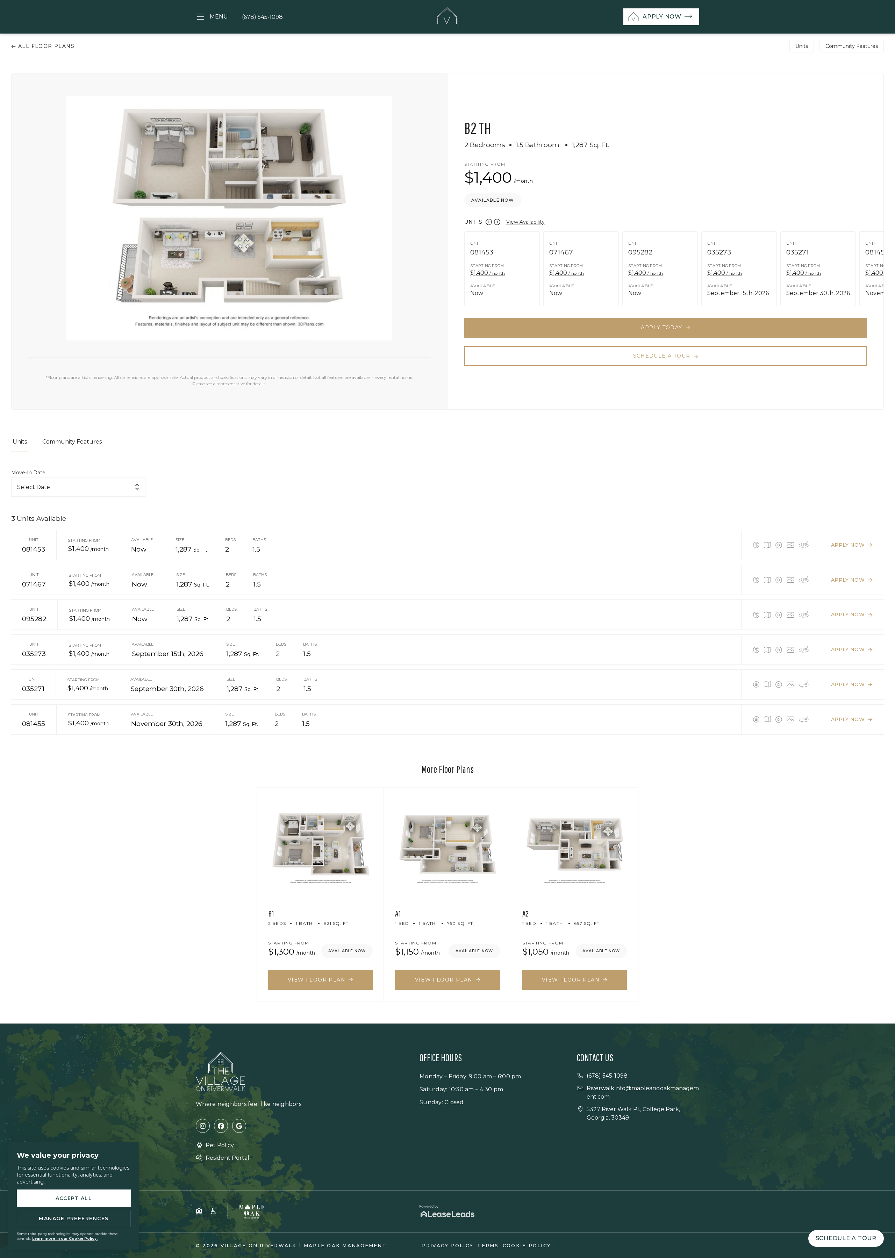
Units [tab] (801, 46)
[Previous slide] (488, 221)
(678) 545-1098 (262, 17)
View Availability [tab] (525, 222)
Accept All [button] (74, 1198)
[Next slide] (497, 221)
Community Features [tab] (851, 46)
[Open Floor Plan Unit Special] (756, 544)
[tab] (19, 445)
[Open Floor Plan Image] (790, 545)
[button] (212, 17)
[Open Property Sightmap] (767, 544)
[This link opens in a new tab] (203, 1126)
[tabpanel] (447, 601)
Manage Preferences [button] (74, 1218)
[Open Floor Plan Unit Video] (778, 545)
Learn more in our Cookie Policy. (65, 1238)
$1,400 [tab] (487, 272)
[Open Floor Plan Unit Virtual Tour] (804, 545)
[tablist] (447, 445)
